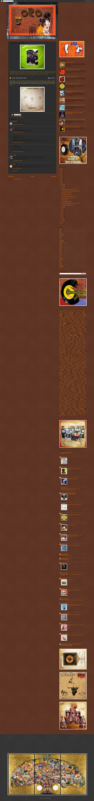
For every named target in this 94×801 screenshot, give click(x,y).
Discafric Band (82, 336)
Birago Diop (77, 323)
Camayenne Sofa (62, 328)
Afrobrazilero (67, 314)
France (84, 344)
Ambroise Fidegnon (79, 316)
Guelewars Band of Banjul (66, 350)
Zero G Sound (63, 467)
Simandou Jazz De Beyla (67, 398)
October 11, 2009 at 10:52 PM (18, 151)
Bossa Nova (68, 326)
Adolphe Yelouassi (62, 311)
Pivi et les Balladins (62, 389)
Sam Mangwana (76, 394)
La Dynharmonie (65, 361)
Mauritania (61, 375)
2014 (62, 174)
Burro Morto (78, 327)
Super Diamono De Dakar (67, 402)
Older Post (54, 176)
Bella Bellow (78, 322)
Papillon (83, 385)
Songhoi (81, 398)
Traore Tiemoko (70, 409)
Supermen (74, 405)
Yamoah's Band (70, 579)
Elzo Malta (72, 341)
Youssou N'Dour (75, 414)
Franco (60, 345)
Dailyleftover (61, 335)
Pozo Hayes (84, 389)
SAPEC (76, 393)
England (66, 342)
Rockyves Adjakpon (80, 392)
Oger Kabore (66, 381)
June (63, 212)
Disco (60, 337)
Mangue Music (64, 477)
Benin (60, 230)
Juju (61, 358)
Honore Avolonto (62, 352)
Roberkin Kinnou (70, 392)
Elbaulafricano (64, 457)
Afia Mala (76, 311)
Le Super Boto (84, 361)
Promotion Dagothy (62, 391)
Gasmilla (67, 346)
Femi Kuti (71, 344)
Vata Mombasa (77, 409)
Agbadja (71, 314)
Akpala (80, 314)
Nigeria (60, 263)
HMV (84, 350)
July (62, 210)
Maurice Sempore (82, 374)
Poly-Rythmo (73, 389)
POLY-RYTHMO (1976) (69, 62)
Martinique (61, 258)
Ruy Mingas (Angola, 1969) (66, 194)
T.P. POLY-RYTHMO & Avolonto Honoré (72, 83)
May (62, 214)
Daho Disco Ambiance (68, 334)
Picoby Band (61, 387)
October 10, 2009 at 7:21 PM (18, 132)
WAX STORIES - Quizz (65, 559)
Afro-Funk (78, 312)
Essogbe (76, 342)
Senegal (60, 264)
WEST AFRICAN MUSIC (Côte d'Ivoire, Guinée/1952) (74, 98)
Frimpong (64, 345)
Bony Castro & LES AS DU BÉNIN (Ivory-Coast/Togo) (75, 105)
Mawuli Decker (66, 375)
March (63, 217)
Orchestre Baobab (70, 382)
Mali (16, 116)
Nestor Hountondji (76, 378)
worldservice (63, 563)
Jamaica (60, 253)
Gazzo (71, 346)
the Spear (63, 588)
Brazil (60, 232)
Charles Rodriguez (73, 329)
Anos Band (83, 317)
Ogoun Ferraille (72, 381)
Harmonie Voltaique (62, 351)
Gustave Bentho (79, 350)
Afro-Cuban (71, 312)
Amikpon (84, 316)
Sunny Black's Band (64, 401)
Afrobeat (61, 314)
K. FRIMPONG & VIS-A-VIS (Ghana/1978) (73, 69)
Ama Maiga (80, 315)
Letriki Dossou (68, 369)
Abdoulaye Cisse (65, 310)
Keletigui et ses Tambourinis (75, 359)
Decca (84, 335)
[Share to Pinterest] (20, 114)
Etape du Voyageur (68, 343)
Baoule (65, 322)
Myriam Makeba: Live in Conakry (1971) (69, 189)
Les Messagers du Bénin (79, 366)
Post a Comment (14, 170)
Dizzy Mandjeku (68, 337)
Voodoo (74, 413)
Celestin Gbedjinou (79, 328)
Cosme (74, 331)
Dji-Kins (74, 337)
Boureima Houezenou (81, 326)
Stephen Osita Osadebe (82, 400)
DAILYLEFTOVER (64, 554)
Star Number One (74, 400)
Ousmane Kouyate (79, 384)
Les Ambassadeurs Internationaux (80, 362)
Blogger (52, 798)
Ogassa (62, 381)
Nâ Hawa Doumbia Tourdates (66, 555)
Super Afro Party (72, 401)
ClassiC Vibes (65, 330)
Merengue (80, 375)
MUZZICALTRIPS (64, 603)
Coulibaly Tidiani (79, 331)
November (64, 186)
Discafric (77, 336)
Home (32, 176)
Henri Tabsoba (73, 351)
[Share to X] (17, 114)
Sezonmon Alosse (67, 397)
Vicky (65, 410)
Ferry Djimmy (77, 344)
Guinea (60, 250)
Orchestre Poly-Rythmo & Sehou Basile (72, 126)
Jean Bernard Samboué (81, 354)
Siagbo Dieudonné (74, 397)
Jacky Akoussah (80, 353)
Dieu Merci (72, 336)
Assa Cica (68, 318)
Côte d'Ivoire (61, 240)
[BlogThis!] (16, 114)
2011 (62, 179)
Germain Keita (79, 346)
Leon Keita (62, 362)
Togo (60, 268)
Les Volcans (61, 369)
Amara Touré (66, 316)
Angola (60, 229)
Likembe (62, 523)
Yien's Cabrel (70, 414)
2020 (62, 168)
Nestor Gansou (68, 378)
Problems (62, 453)
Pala (84, 384)
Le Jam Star (78, 361)
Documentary (61, 338)
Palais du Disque (62, 385)
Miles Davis (70, 376)
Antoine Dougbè (62, 318)
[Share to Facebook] (19, 114)
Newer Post (11, 176)
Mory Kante (61, 377)
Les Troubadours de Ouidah (65, 368)
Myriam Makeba (67, 377)
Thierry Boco (75, 407)
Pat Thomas (61, 386)
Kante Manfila (67, 359)
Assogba (76, 318)
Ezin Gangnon (84, 343)
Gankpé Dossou (61, 346)
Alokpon (75, 315)
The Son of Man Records (67, 407)
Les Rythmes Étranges (65, 613)
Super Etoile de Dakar (81, 402)
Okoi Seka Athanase (80, 381)
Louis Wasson (67, 370)
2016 (62, 170)
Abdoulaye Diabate (72, 310)
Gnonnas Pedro (62, 349)
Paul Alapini (67, 386)
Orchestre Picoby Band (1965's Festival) (69, 196)
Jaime (14, 164)
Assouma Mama (82, 318)
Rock (74, 392)
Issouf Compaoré (73, 353)
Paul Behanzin (72, 386)
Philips (84, 386)
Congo (60, 237)
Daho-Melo (75, 334)
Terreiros (60, 407)
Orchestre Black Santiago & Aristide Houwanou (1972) (71, 203)
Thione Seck (80, 407)
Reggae (80, 391)
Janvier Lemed (70, 354)
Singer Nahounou (75, 398)
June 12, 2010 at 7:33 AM (17, 160)
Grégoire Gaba (80, 349)
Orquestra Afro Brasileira (66, 384)
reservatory (15, 121)
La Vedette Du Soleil (72, 361)
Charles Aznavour (66, 329)
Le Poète (69, 564)
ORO (62, 513)
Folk (81, 344)
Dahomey (82, 334)
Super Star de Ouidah (62, 405)
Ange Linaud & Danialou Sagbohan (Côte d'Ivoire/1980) (75, 119)
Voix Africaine (69, 413)
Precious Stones (67, 390)
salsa (71, 415)
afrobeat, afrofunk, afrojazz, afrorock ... (68, 493)
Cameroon (61, 235)
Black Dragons (82, 323)
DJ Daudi (14, 155)
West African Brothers (81, 413)
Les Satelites (77, 367)
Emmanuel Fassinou (78, 341)
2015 (62, 172)
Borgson (63, 326)
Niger (60, 261)
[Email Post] (12, 114)
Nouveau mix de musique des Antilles (73, 614)
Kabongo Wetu (79, 358)
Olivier (65, 382)
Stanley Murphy (67, 400)
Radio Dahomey (74, 391)
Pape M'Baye (79, 385)
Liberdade (73, 369)
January (63, 221)
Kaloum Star (61, 359)
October (63, 187)
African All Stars (82, 311)
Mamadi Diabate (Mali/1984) (66, 201)
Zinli (84, 414)
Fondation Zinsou (64, 558)
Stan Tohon (61, 400)
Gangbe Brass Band (82, 345)
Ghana (60, 248)
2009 (62, 182)
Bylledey (83, 327)
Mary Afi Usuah (62, 374)
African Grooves (64, 487)
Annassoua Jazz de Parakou (67, 192)
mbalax (67, 415)
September (64, 207)
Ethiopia (60, 243)
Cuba (60, 238)
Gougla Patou (69, 349)
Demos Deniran (61, 336)
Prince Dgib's (73, 390)
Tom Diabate (76, 408)
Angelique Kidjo (73, 317)
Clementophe (81, 330)
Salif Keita (84, 393)
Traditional (81, 408)
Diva (63, 337)
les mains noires (64, 573)
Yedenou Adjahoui (62, 414)
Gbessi (75, 346)
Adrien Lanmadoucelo (70, 311)
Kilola (85, 359)
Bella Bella (73, 322)
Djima (84, 337)
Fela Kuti (68, 344)
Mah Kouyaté (82, 370)
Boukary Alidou (74, 326)
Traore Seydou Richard (63, 409)
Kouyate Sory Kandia (74, 360)
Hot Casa (69, 352)
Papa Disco (68, 385)
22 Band (60, 310)
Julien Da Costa (73, 358)
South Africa (61, 266)
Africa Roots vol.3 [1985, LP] (72, 478)
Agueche (76, 314)
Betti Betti (72, 323)
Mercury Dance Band (74, 375)
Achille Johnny (79, 310)
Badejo (60, 321)
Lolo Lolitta (81, 369)
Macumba (77, 370)
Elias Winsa (67, 341)
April (62, 216)
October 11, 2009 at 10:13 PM (18, 142)
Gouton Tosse (75, 349)
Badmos (70, 321)
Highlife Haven (64, 578)
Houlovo (73, 352)
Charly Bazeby (80, 329)
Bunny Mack (65, 327)
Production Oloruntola (81, 390)
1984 (14, 116)
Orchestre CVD (77, 382)
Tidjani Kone (66, 408)
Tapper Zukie (65, 406)
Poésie (62, 390)
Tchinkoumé (73, 406)
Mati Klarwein (75, 374)
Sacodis (80, 393)
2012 (62, 177)
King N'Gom (62, 360)
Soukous (70, 399)
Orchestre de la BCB (70, 383)
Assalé (73, 318)
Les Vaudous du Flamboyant (75, 368)
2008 (62, 223)
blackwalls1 (63, 503)
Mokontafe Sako (82, 376)
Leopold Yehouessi (69, 362)
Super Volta (70, 405)
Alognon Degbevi (69, 315)
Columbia (65, 331)
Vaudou (82, 409)
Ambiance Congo (64, 544)
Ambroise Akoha (64, 199)
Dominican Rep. (62, 242)
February (63, 219)
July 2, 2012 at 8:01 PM (17, 168)
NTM (71, 377)
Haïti (60, 251)
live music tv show (62, 415)
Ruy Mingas (72, 393)
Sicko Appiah (80, 397)
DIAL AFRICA (63, 623)
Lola (77, 369)
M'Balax (73, 370)
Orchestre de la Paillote (79, 383)
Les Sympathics (83, 367)
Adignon (83, 310)
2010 (62, 181)
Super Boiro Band (79, 401)
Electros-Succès (61, 341)
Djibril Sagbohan (79, 337)
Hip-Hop (83, 351)
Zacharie (80, 414)
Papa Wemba (73, 385)
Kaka (84, 358)
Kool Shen (67, 360)
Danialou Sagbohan (73, 335)
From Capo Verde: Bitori (71, 494)
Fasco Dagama (63, 344)
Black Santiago (62, 324)
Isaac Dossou (66, 353)
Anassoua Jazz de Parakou (65, 317)
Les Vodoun (83, 368)
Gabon (60, 245)
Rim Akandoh (64, 392)
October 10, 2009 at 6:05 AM (18, 124)
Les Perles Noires (70, 367)
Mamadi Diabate (20, 116)
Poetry (68, 389)
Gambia (76, 345)
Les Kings (72, 366)
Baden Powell (65, 321)
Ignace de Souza (79, 352)
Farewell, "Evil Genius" (71, 524)
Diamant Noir (68, 336)
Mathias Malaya (68, 374)
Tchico (69, 406)
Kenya (60, 255)
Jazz (75, 354)
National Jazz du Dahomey (78, 377)
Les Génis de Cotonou (66, 366)
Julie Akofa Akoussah (66, 358)
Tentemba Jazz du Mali (81, 406)
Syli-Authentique (80, 405)
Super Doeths (75, 402)
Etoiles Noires (78, 343)
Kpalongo (80, 360)
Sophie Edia (66, 399)
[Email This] (14, 114)
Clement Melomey (73, 330)
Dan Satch (66, 335)
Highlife (78, 351)
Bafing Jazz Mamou (77, 321)
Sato (64, 395)
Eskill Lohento (71, 342)
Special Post (82, 399)
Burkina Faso (71, 327)
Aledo (65, 315)
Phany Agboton (78, 386)
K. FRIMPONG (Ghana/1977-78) (71, 76)
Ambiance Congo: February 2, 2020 (73, 545)
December (64, 184)
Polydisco (79, 389)
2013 (62, 175)
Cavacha (73, 328)
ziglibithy (74, 415)
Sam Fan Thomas (69, 394)
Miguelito (65, 376)
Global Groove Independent (66, 452)
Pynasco (68, 391)
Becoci (69, 322)
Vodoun (62, 413)
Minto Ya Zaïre (75, 376)
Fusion (69, 345)
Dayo (80, 335)
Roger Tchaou (67, 393)
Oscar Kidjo (73, 384)
